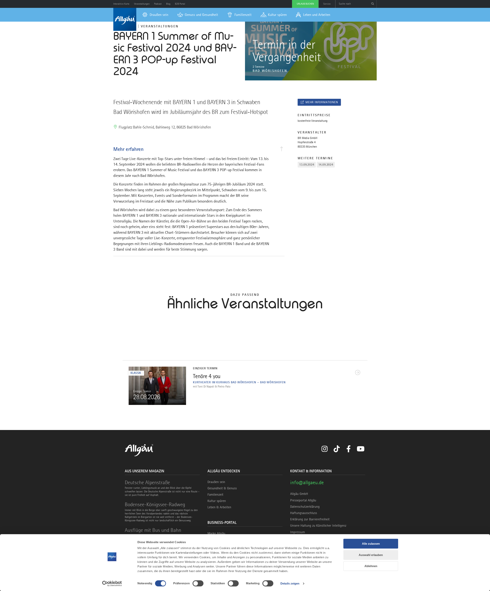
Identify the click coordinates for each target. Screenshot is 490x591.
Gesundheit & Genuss (222, 488)
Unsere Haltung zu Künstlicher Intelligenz (318, 525)
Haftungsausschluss (303, 513)
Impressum (297, 532)
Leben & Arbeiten (219, 507)
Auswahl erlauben (371, 555)
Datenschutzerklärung (305, 506)
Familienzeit (215, 494)
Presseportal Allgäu (303, 500)
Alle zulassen (371, 543)
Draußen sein (216, 482)
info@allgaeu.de (307, 482)
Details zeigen (289, 583)
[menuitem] (155, 15)
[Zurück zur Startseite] (124, 19)
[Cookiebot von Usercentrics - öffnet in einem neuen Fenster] (112, 583)
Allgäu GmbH (299, 494)
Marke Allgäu (216, 533)
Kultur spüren (216, 501)
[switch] (198, 583)
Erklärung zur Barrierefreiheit (310, 519)
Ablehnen (370, 566)
